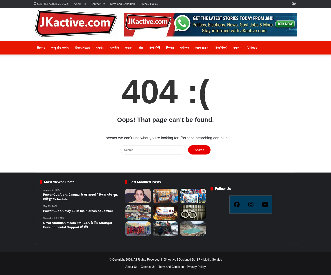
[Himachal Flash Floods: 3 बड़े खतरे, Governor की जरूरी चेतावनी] (193, 228)
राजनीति (114, 47)
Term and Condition (122, 4)
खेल (141, 47)
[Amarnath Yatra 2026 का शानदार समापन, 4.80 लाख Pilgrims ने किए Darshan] (138, 228)
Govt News (82, 47)
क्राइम (128, 47)
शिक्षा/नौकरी (221, 47)
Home (41, 47)
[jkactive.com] (75, 23)
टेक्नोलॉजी (154, 47)
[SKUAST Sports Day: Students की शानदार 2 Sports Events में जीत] (193, 196)
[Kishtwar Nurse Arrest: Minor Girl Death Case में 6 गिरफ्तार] (193, 212)
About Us (80, 4)
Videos (252, 47)
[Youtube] (265, 204)
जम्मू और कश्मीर (60, 47)
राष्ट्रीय (100, 47)
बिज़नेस (170, 47)
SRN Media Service (209, 259)
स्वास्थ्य (237, 47)
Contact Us (98, 4)
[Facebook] (236, 204)
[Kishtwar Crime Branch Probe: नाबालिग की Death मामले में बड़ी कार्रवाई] (138, 196)
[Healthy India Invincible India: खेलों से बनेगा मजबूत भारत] (165, 212)
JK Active (170, 259)
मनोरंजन (184, 47)
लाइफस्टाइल (202, 47)
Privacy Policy (148, 4)
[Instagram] (251, 204)
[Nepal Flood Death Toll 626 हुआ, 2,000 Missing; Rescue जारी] (165, 228)
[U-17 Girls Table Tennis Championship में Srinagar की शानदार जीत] (138, 212)
